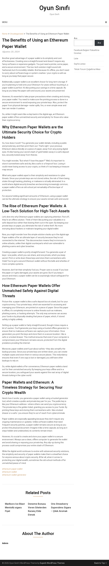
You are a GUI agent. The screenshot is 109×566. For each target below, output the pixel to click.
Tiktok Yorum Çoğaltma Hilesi (87, 69)
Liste (76, 58)
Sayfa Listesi (79, 64)
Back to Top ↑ (100, 563)
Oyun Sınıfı (54, 8)
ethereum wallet (9, 472)
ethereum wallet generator (14, 475)
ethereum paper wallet (12, 469)
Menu (5, 22)
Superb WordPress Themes (52, 563)
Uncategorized (16, 34)
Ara (75, 38)
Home (5, 34)
